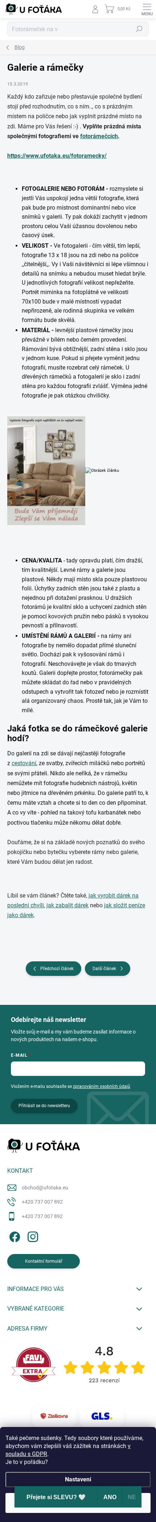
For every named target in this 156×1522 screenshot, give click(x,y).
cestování (24, 763)
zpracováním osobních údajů (101, 1086)
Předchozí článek (57, 968)
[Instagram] (31, 1235)
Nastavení (78, 1479)
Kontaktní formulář (43, 1261)
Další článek (104, 968)
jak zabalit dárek (67, 905)
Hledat (139, 29)
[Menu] (147, 9)
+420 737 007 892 (42, 1202)
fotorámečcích (99, 136)
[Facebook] (13, 1235)
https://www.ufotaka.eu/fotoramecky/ (57, 155)
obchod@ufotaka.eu (45, 1188)
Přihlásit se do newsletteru (44, 1105)
